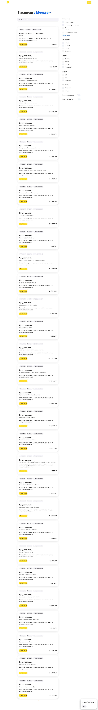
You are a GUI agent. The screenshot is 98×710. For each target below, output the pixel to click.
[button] (37, 37)
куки (91, 701)
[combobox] (37, 20)
